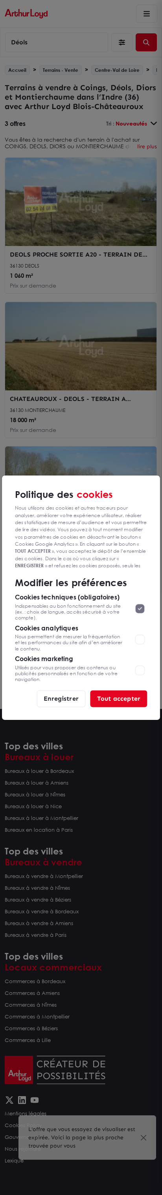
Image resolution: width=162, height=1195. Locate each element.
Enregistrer (61, 698)
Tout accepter (118, 698)
